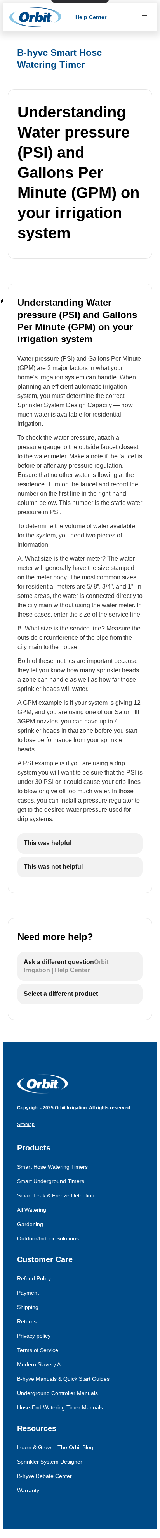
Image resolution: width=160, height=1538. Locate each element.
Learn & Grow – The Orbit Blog (55, 1447)
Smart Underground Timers (50, 1181)
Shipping (27, 1307)
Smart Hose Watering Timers (52, 1167)
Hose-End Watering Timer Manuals (60, 1407)
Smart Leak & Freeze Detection (55, 1195)
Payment (28, 1293)
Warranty (28, 1490)
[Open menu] (144, 17)
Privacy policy (33, 1336)
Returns (27, 1321)
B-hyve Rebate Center (44, 1476)
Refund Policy (34, 1278)
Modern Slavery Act (41, 1364)
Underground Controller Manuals (57, 1393)
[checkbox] (80, 843)
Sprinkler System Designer (49, 1462)
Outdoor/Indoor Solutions (48, 1238)
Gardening (30, 1224)
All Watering (31, 1210)
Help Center (90, 17)
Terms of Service (37, 1350)
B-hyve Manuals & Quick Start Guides (63, 1379)
